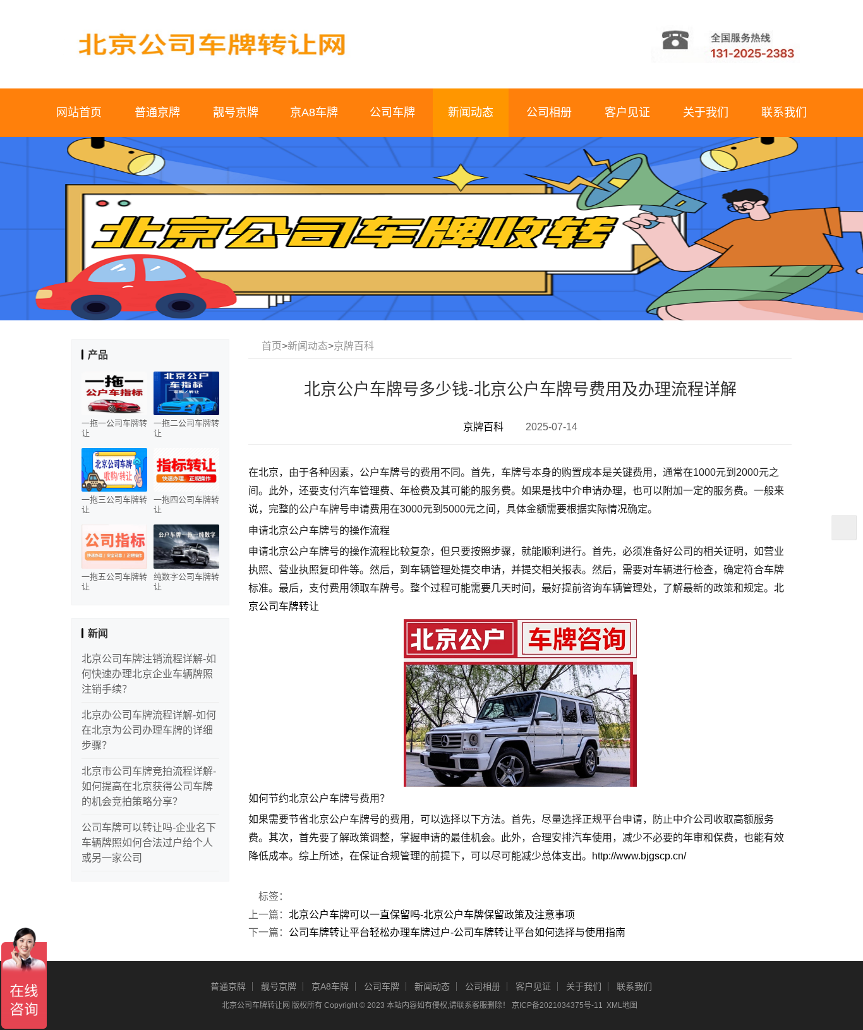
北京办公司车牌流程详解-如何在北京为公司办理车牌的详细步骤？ (148, 730)
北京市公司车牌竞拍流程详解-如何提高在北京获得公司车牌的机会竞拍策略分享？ (148, 786)
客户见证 (627, 112)
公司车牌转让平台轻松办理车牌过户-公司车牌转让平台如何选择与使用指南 (457, 932)
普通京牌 (157, 112)
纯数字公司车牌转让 (186, 581)
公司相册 (549, 112)
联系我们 (784, 112)
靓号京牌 (235, 112)
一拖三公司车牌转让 (114, 504)
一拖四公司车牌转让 (186, 504)
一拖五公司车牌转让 (114, 581)
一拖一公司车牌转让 (114, 428)
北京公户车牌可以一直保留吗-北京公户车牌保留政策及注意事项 (432, 914)
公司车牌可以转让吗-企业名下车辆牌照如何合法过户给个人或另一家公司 (148, 842)
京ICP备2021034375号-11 (557, 1005)
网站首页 (79, 112)
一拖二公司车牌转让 (186, 428)
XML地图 (622, 1005)
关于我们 (705, 112)
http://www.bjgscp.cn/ (639, 856)
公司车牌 (392, 112)
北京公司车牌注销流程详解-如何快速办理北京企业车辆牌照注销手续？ (148, 673)
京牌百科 (354, 346)
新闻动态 (470, 112)
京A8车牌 (314, 112)
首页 (272, 346)
